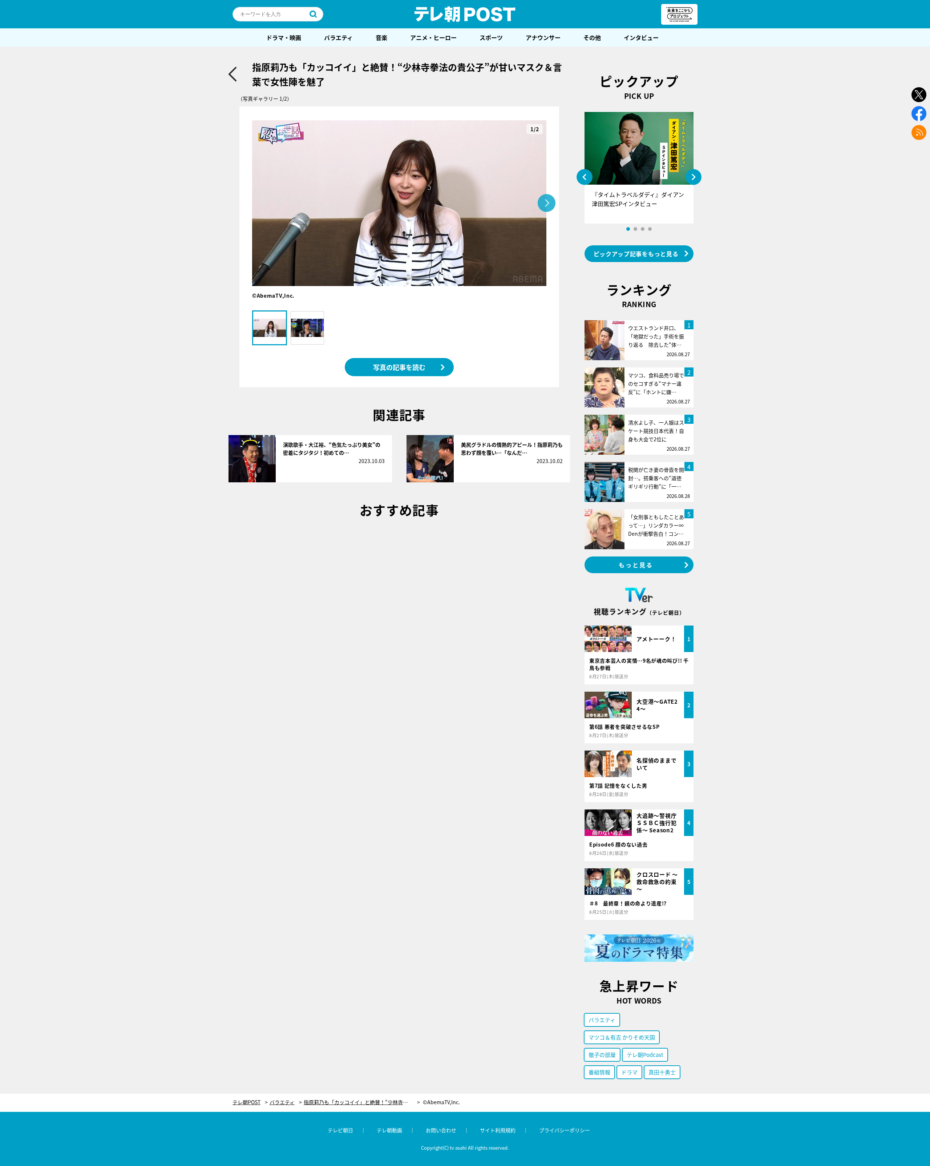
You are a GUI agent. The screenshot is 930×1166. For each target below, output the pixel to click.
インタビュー (641, 37)
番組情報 (599, 1072)
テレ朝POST (465, 14)
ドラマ (629, 1072)
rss (918, 132)
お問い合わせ (441, 1130)
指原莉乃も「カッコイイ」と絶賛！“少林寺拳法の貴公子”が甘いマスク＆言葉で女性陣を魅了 (362, 1102)
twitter (918, 94)
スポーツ (491, 37)
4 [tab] (650, 229)
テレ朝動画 (389, 1130)
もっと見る (636, 564)
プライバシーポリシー (564, 1130)
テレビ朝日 (340, 1130)
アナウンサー (543, 37)
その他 (592, 37)
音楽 (381, 37)
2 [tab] (635, 229)
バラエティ (338, 37)
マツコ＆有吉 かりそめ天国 (622, 1037)
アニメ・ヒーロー (433, 37)
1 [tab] (628, 229)
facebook (918, 113)
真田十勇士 (662, 1072)
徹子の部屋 (602, 1054)
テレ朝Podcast (645, 1054)
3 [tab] (642, 229)
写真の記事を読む (399, 367)
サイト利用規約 (497, 1130)
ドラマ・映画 (283, 37)
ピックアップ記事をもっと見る (636, 253)
